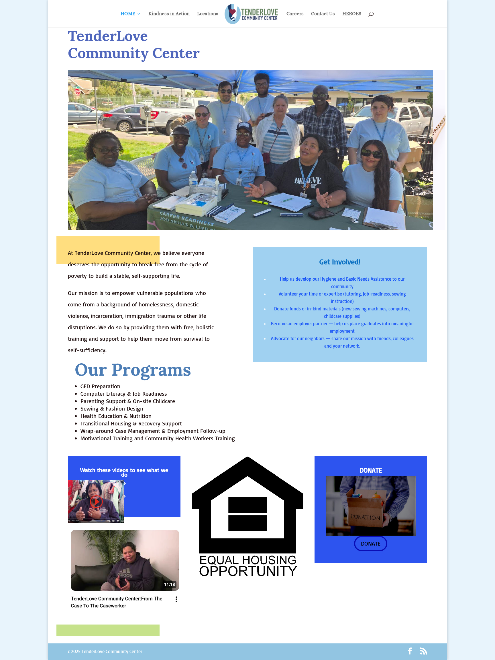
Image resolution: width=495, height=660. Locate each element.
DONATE (370, 543)
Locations (207, 14)
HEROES (351, 14)
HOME (128, 14)
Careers (295, 14)
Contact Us (323, 14)
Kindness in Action (169, 14)
